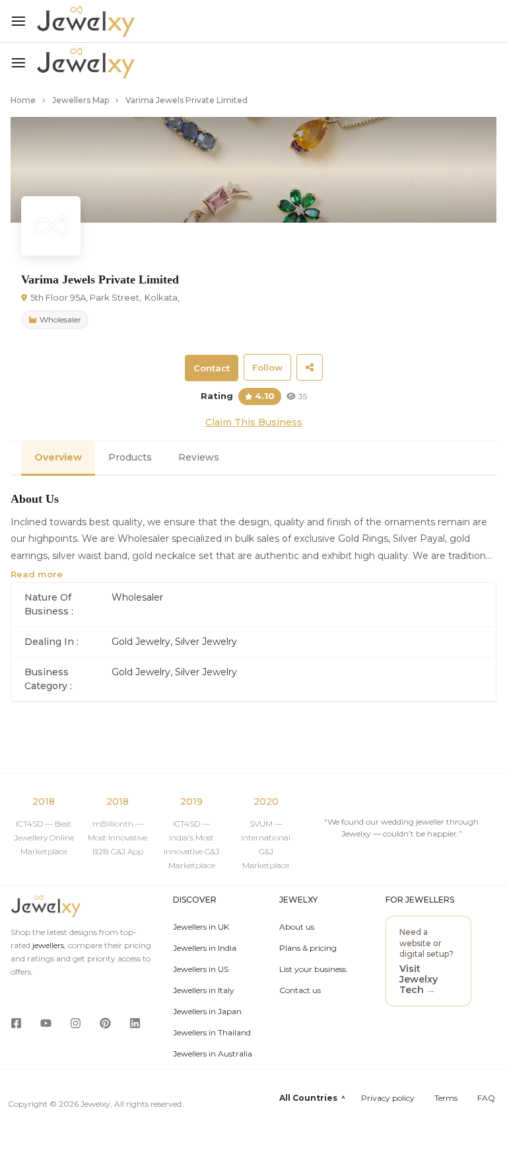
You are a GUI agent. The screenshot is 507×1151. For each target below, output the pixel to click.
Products (130, 457)
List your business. (313, 969)
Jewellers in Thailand (212, 1032)
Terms (445, 1098)
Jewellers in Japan (207, 1011)
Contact (211, 368)
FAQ (486, 1098)
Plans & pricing (308, 948)
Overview (58, 457)
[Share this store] (309, 367)
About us (296, 927)
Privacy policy (388, 1098)
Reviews (198, 457)
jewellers (47, 945)
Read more (37, 574)
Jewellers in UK (201, 927)
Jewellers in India (204, 948)
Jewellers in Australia (212, 1053)
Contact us (300, 990)
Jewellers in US (200, 969)
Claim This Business (253, 422)
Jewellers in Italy (203, 990)
